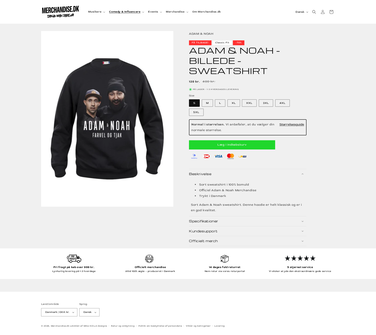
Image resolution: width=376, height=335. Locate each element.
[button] (96, 12)
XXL (249, 103)
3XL (266, 103)
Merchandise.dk (60, 326)
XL (234, 103)
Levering (219, 326)
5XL (196, 112)
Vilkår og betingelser (198, 326)
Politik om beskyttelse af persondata (160, 326)
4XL (282, 103)
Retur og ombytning (123, 326)
